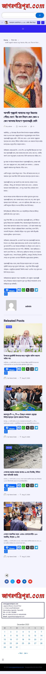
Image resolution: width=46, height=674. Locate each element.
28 (41, 643)
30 (11, 647)
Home (6, 40)
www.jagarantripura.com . (17, 667)
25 (23, 643)
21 (41, 639)
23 (11, 643)
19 (29, 639)
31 (17, 647)
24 (17, 643)
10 (17, 636)
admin (10, 126)
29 (5, 647)
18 (23, 639)
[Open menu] (23, 29)
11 (23, 636)
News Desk (13, 378)
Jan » (26, 653)
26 (29, 643)
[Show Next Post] (42, 22)
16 (11, 639)
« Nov (20, 653)
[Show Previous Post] (38, 22)
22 (5, 643)
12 (29, 636)
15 (5, 639)
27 (35, 643)
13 (35, 636)
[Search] (40, 15)
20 (35, 639)
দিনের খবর (14, 40)
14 (41, 636)
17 (17, 639)
